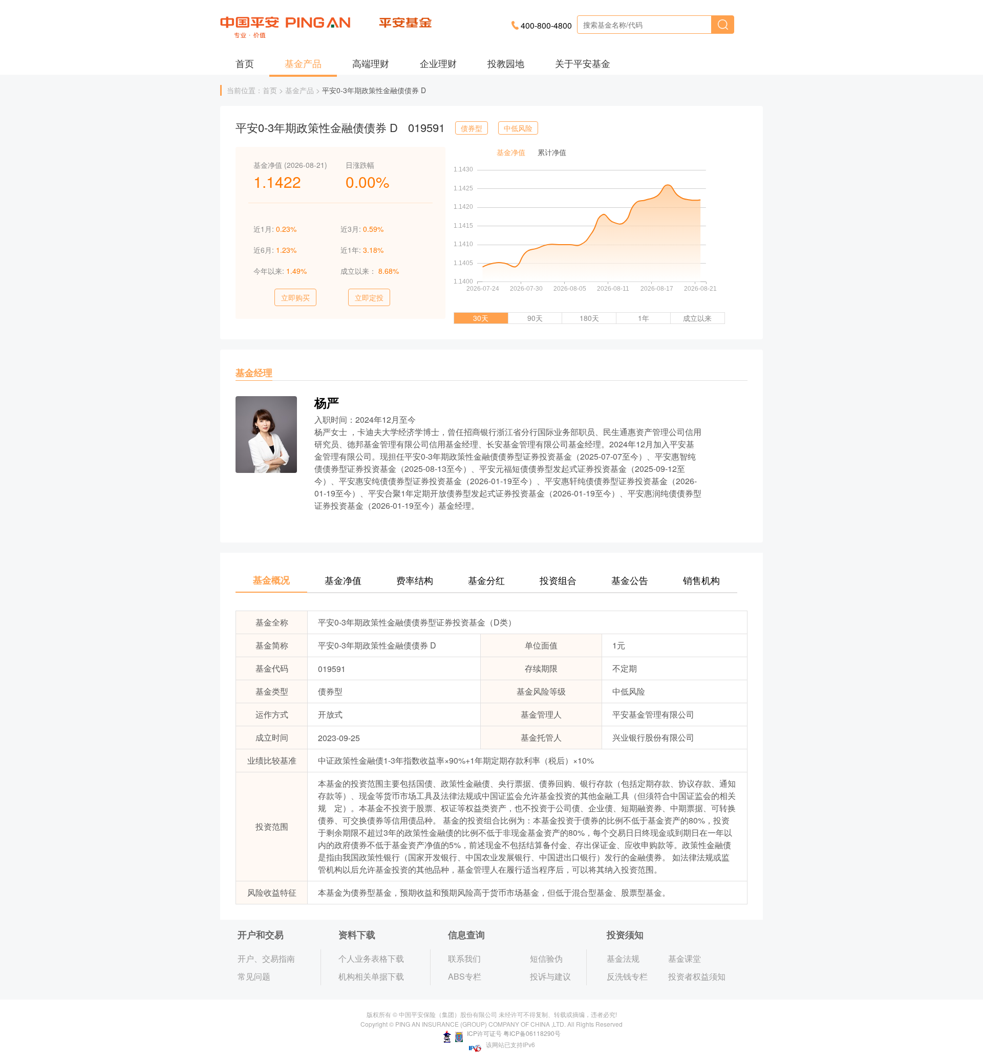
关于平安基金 (582, 63)
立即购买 (295, 297)
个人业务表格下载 (371, 958)
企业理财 (438, 63)
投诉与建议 (550, 976)
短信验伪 (546, 958)
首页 (245, 63)
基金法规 (623, 958)
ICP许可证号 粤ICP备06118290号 (513, 1033)
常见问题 (254, 976)
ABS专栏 (464, 976)
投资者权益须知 (696, 976)
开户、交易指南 (266, 958)
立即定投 (369, 297)
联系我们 (464, 958)
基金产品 (303, 63)
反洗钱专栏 (627, 976)
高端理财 (370, 63)
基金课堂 (684, 958)
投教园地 (505, 63)
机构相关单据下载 (371, 976)
